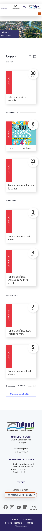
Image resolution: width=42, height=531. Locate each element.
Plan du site (14, 519)
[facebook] (6, 507)
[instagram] (12, 507)
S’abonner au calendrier (19, 394)
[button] (3, 7)
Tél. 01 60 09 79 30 (21, 451)
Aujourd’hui (21, 386)
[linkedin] (25, 507)
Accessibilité (27, 519)
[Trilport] (34, 7)
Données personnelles (13, 522)
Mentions (29, 522)
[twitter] (19, 507)
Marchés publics (21, 526)
